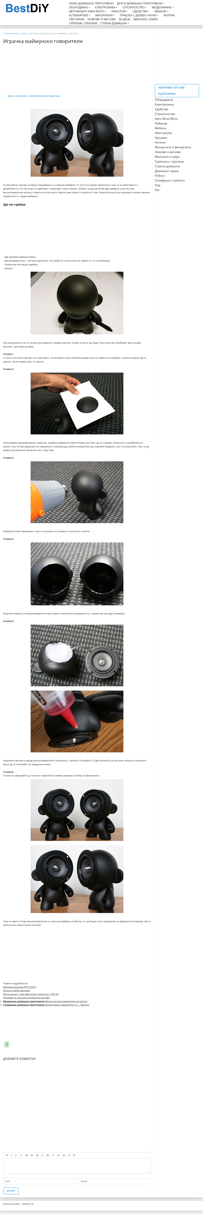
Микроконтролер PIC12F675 (19, 987)
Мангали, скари (145, 19)
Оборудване (78, 7)
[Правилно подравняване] (37, 1155)
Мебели (160, 11)
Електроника (105, 7)
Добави (11, 1190)
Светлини (76, 19)
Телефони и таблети (170, 180)
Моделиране (161, 7)
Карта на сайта (11, 1204)
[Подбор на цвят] (53, 1155)
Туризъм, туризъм (83, 23)
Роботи (160, 176)
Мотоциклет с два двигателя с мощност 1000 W (30, 994)
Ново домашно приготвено (91, 3)
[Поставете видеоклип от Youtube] (48, 1155)
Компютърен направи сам (44, 96)
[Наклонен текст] (11, 1155)
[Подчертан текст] (16, 1155)
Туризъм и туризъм (169, 161)
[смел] (6, 1155)
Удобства (140, 11)
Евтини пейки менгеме (16, 990)
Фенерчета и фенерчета (173, 147)
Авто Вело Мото (166, 119)
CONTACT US (28, 1204)
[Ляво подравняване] (26, 1155)
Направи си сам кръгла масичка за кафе (26, 997)
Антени (169, 15)
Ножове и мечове (102, 19)
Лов (157, 185)
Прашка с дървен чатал (138, 15)
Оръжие (161, 138)
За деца (124, 19)
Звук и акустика (17, 96)
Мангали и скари (167, 157)
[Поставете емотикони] (42, 1155)
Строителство (133, 7)
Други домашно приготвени (139, 3)
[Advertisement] (98, 66)
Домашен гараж (167, 171)
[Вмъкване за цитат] (63, 1155)
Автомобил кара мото (86, 11)
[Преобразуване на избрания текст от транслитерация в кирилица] (69, 1155)
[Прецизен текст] (21, 1155)
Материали (104, 15)
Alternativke (78, 15)
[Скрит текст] (58, 1155)
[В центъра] (32, 1155)
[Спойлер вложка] (74, 1155)
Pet (157, 190)
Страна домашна (113, 23)
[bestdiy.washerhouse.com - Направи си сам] (35, 8)
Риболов (118, 11)
